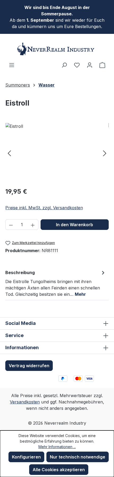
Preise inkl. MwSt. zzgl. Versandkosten (44, 207)
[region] (57, 153)
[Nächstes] (105, 152)
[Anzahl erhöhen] (32, 224)
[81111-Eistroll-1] (57, 153)
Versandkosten (25, 402)
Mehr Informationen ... (57, 446)
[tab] (55, 283)
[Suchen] (64, 65)
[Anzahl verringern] (10, 224)
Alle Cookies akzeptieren (59, 469)
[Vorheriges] (9, 152)
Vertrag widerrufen (29, 365)
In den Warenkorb (74, 224)
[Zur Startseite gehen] (57, 48)
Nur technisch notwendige (77, 457)
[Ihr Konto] (89, 65)
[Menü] (11, 65)
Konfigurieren (26, 457)
